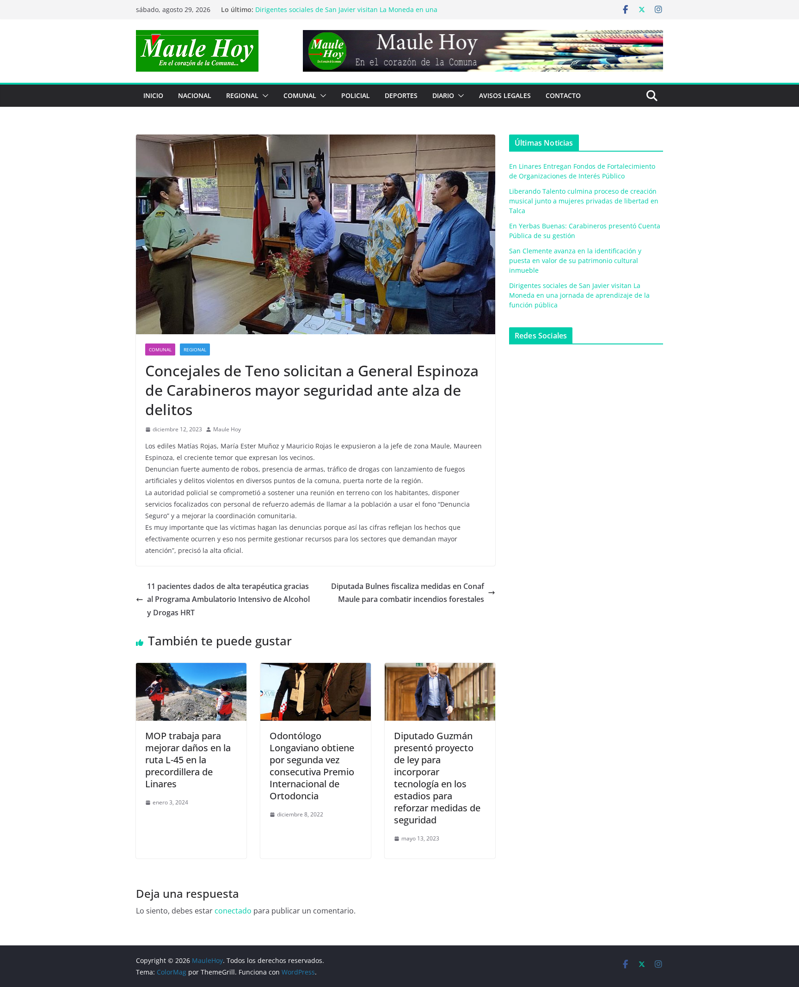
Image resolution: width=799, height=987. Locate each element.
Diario (443, 95)
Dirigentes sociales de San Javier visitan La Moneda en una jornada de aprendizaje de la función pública (579, 295)
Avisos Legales (505, 95)
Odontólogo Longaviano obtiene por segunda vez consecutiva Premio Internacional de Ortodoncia (312, 766)
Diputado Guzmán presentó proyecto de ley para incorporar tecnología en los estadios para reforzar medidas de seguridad (437, 778)
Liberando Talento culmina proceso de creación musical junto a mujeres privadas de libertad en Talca (583, 201)
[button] (263, 95)
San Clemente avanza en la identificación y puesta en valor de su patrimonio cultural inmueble (346, 13)
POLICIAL (355, 95)
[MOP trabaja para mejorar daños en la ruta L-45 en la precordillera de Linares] (191, 669)
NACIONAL (194, 95)
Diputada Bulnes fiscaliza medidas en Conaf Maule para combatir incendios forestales (407, 593)
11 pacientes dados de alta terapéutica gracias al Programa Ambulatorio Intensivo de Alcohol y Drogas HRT (228, 599)
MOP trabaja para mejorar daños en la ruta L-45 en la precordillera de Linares (188, 760)
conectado (233, 911)
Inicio (153, 95)
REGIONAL (242, 95)
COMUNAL (299, 95)
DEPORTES (401, 95)
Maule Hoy (227, 429)
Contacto (563, 95)
